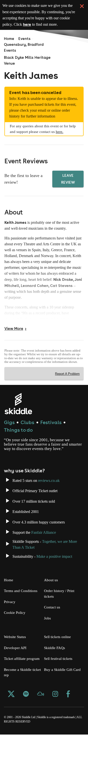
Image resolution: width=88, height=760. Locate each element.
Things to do (18, 445)
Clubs (27, 438)
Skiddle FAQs (55, 667)
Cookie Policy (15, 632)
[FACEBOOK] (68, 720)
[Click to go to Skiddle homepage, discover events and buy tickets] (18, 419)
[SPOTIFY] (26, 720)
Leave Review (68, 190)
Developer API (15, 667)
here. (73, 143)
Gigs (9, 438)
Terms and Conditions (22, 611)
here (70, 24)
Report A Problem (67, 389)
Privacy (10, 621)
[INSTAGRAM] (55, 720)
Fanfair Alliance (49, 552)
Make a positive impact (61, 576)
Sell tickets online (58, 657)
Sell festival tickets (60, 679)
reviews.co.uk (54, 500)
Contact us (53, 627)
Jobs (48, 638)
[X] (11, 720)
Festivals (51, 438)
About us (51, 600)
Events (24, 38)
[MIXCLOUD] (40, 720)
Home (9, 38)
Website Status (16, 657)
